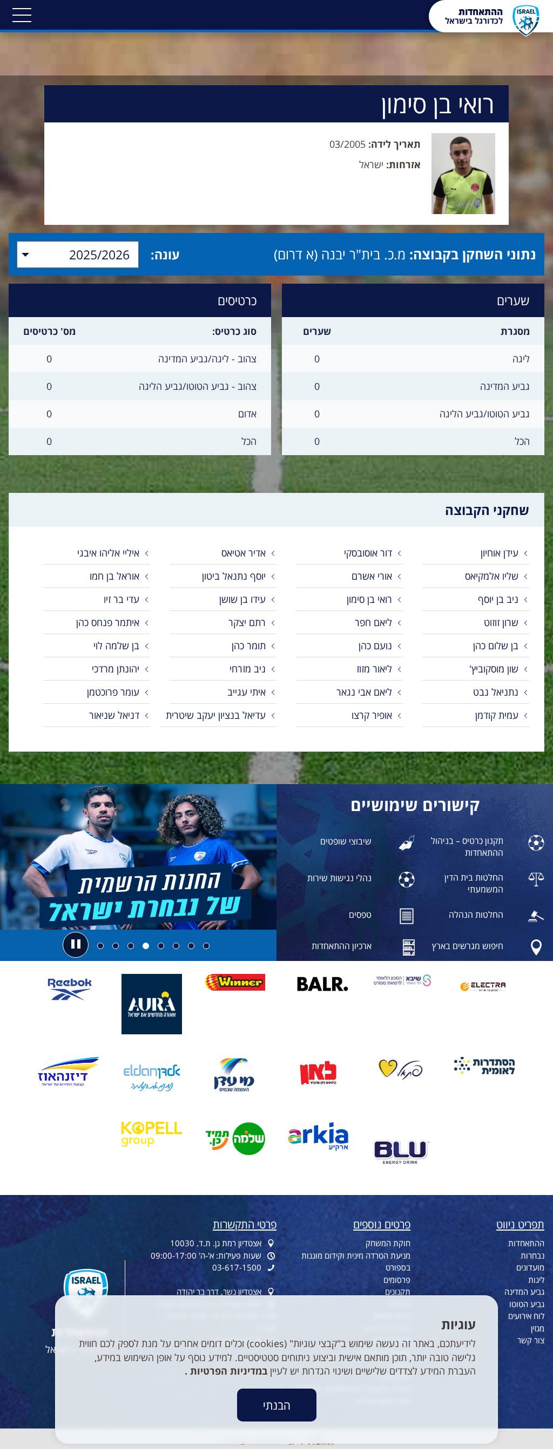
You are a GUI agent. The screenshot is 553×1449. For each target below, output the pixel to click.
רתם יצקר (247, 622)
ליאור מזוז (374, 668)
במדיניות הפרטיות (227, 1370)
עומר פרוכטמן (113, 691)
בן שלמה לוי (116, 645)
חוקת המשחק (388, 1243)
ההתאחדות (526, 1243)
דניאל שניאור (114, 715)
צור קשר (530, 1340)
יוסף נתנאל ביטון (234, 575)
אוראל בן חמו (114, 575)
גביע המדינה (524, 1291)
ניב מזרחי (248, 668)
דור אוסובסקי (368, 552)
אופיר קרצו (372, 715)
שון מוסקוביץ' (493, 668)
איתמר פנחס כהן (107, 622)
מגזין (537, 1328)
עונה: (165, 254)
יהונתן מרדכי (115, 668)
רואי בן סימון (369, 599)
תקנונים (397, 1291)
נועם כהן (375, 645)
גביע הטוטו (526, 1304)
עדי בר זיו (121, 599)
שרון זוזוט (501, 622)
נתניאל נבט (495, 691)
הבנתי (277, 1405)
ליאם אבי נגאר (364, 691)
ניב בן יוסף (498, 599)
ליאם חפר (373, 622)
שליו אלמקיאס (491, 575)
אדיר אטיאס (243, 552)
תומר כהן (249, 645)
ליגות (536, 1279)
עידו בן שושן (242, 599)
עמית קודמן (496, 715)
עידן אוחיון (499, 552)
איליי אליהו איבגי (108, 552)
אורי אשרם (372, 575)
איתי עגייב (246, 691)
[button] (21, 15)
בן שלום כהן (495, 645)
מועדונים (530, 1267)
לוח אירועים (526, 1315)
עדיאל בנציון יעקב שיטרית (216, 715)
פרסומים (396, 1279)
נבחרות (532, 1255)
